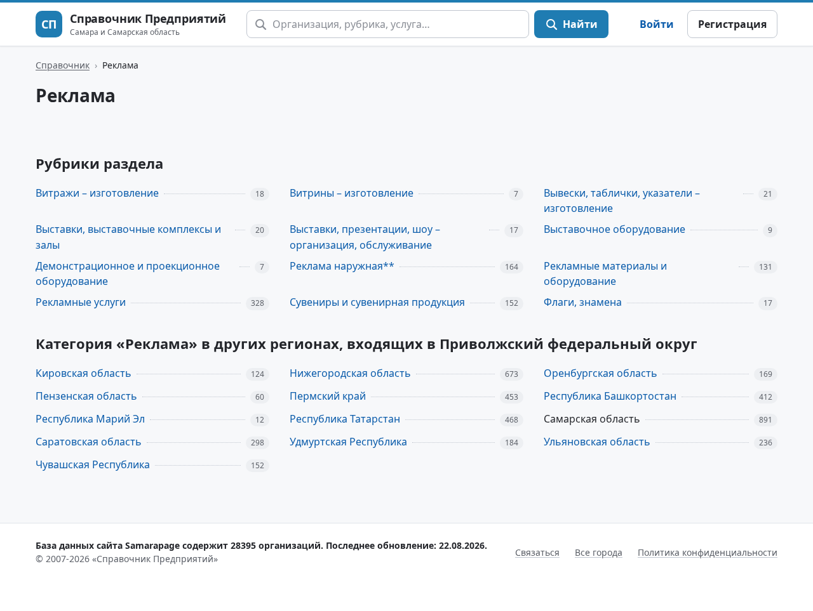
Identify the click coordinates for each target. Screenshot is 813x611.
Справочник (63, 65)
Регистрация (732, 24)
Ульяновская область (597, 442)
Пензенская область (86, 396)
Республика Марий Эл (90, 419)
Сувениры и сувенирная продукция (377, 302)
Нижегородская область (350, 373)
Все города (598, 552)
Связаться (537, 552)
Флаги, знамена (583, 302)
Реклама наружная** (342, 266)
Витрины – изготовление (351, 193)
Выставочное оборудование (614, 229)
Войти (657, 24)
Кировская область (83, 373)
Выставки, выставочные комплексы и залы (128, 237)
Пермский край (328, 396)
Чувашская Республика (93, 464)
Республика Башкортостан (610, 396)
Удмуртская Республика (348, 442)
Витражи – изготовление (97, 193)
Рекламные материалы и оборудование (605, 274)
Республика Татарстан (345, 419)
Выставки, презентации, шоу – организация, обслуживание (365, 237)
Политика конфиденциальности (707, 552)
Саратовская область (89, 442)
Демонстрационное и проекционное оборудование (128, 274)
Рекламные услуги (81, 302)
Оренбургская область (600, 373)
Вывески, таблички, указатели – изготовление (622, 201)
